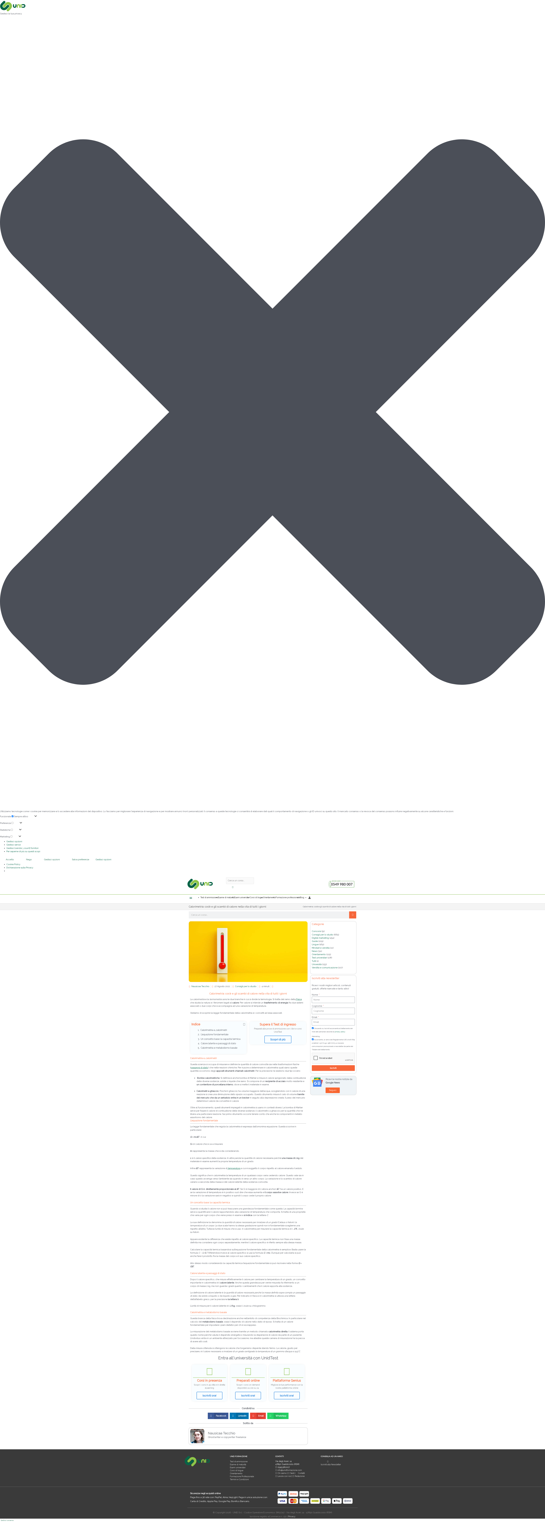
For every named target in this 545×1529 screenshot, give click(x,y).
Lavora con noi (284, 1476)
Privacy (291, 1516)
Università (317, 964)
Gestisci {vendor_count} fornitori (22, 848)
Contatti (301, 1473)
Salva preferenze (80, 859)
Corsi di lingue (236, 1470)
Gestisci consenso (7, 1520)
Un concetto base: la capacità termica (220, 1039)
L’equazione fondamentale (214, 1034)
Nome (315, 994)
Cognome (317, 1006)
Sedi (292, 1473)
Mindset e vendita (321, 948)
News (314, 951)
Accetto (10, 859)
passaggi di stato (199, 1067)
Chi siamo (282, 1473)
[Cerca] (352, 914)
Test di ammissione (239, 1461)
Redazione (299, 1476)
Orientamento (319, 954)
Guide (315, 941)
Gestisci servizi (13, 844)
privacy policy (340, 1032)
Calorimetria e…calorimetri (213, 1030)
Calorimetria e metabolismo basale (219, 1047)
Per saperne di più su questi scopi (23, 851)
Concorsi (316, 931)
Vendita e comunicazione (325, 967)
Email (315, 1017)
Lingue (315, 944)
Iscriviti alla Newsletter (331, 1464)
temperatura (233, 1168)
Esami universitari (238, 1467)
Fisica (299, 999)
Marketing (316, 1036)
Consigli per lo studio (245, 986)
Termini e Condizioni (239, 1479)
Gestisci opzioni (14, 841)
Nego (29, 859)
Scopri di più (277, 1039)
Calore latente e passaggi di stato (219, 1043)
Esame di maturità (238, 1464)
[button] (272, 412)
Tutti (314, 961)
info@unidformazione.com (289, 1470)
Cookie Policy (13, 864)
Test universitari (319, 957)
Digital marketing (320, 938)
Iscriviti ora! (209, 1395)
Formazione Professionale (242, 1476)
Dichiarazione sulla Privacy (19, 867)
